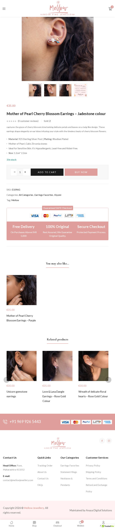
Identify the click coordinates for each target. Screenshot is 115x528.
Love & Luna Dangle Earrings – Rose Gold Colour (54, 396)
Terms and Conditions (96, 478)
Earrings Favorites (43, 195)
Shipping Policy (93, 472)
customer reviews (28, 121)
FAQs (40, 485)
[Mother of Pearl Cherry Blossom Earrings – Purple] (22, 290)
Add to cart (47, 172)
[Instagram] (109, 441)
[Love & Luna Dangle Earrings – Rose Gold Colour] (57, 366)
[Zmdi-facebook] (102, 441)
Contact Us (43, 478)
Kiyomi (57, 195)
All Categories (26, 195)
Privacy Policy (93, 465)
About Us (42, 472)
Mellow (15, 200)
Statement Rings (68, 472)
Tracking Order (45, 465)
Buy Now (81, 172)
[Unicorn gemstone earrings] (22, 366)
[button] (57, 208)
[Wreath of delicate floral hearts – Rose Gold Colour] (93, 366)
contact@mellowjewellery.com (18, 480)
